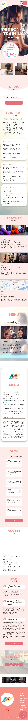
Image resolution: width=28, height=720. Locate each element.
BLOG (22, 703)
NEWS (22, 696)
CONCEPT (23, 698)
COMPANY (23, 707)
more (14, 102)
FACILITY (23, 700)
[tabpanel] (7, 69)
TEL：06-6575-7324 (7, 559)
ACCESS (23, 705)
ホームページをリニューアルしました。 (13, 97)
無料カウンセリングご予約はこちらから (14, 664)
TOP (21, 693)
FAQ (21, 710)
